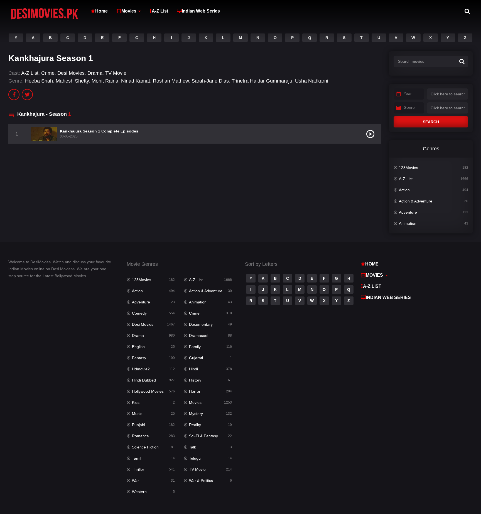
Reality (195, 425)
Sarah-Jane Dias (210, 81)
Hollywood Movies (148, 391)
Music (137, 413)
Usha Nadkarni (311, 81)
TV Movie (115, 73)
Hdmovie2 (141, 369)
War (135, 480)
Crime (48, 73)
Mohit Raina (105, 81)
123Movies (408, 167)
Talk (192, 447)
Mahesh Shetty (72, 81)
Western (139, 491)
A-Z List (160, 11)
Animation (407, 223)
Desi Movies (71, 73)
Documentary (201, 324)
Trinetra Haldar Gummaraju (262, 81)
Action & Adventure (415, 201)
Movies (128, 11)
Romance (140, 436)
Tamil (136, 458)
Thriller (138, 469)
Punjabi (138, 425)
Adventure (408, 212)
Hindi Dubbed (144, 380)
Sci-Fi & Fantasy (203, 436)
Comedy (139, 313)
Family (195, 346)
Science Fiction (145, 447)
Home (101, 11)
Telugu (195, 458)
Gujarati (196, 358)
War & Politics (201, 480)
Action (404, 190)
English (138, 346)
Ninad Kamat (135, 81)
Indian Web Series (201, 11)
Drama (94, 73)
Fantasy (139, 358)
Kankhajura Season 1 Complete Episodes (99, 131)
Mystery (196, 413)
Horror (194, 391)
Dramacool (198, 335)
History (195, 380)
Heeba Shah (39, 81)
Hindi (193, 369)
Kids (135, 402)
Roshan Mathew (171, 81)
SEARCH (431, 122)
